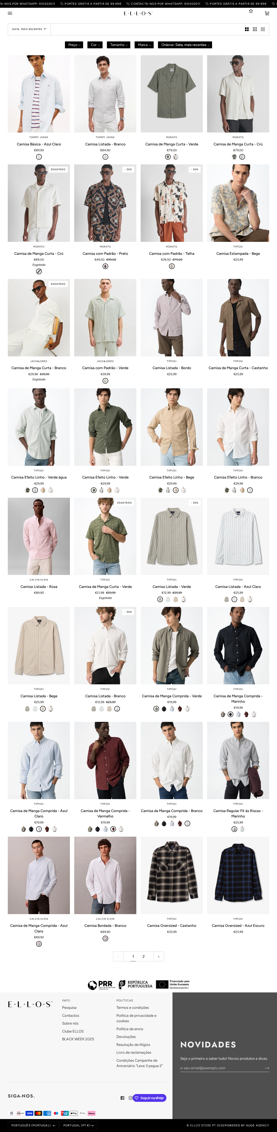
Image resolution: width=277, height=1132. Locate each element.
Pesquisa (69, 1007)
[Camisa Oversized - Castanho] (172, 875)
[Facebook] (122, 1098)
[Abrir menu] (14, 13)
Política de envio (129, 1029)
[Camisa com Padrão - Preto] (105, 266)
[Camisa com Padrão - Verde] (105, 317)
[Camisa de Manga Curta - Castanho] (238, 317)
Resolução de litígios (133, 1044)
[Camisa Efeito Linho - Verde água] (39, 427)
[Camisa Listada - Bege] (176, 599)
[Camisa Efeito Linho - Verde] (27, 490)
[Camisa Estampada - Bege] (238, 203)
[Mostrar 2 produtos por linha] (247, 29)
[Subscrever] (263, 1067)
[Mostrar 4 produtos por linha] (264, 29)
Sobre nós (70, 1023)
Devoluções (126, 1036)
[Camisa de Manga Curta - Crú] (176, 157)
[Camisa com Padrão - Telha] (172, 266)
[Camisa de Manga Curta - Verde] (172, 94)
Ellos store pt (203, 1125)
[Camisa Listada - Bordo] (172, 317)
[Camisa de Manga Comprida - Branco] (187, 709)
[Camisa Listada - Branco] (105, 94)
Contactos (70, 1015)
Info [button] (66, 1000)
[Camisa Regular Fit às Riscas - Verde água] (242, 829)
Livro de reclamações (133, 1052)
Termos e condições (132, 1007)
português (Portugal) (31, 1125)
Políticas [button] (124, 1000)
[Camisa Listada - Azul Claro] (168, 599)
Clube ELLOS (73, 1031)
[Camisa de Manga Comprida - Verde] (172, 645)
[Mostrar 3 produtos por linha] (255, 29)
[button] (74, 45)
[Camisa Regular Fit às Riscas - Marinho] (238, 760)
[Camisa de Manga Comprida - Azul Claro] (172, 709)
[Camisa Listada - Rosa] (39, 536)
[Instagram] (131, 1098)
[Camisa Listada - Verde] (160, 599)
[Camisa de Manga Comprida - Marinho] (164, 709)
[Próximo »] (158, 956)
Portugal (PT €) (77, 1125)
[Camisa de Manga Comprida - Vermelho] (179, 709)
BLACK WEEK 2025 (78, 1039)
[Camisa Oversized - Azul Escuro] (238, 875)
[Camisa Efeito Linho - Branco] (50, 490)
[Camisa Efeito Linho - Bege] (43, 490)
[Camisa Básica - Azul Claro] (39, 94)
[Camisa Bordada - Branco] (105, 875)
